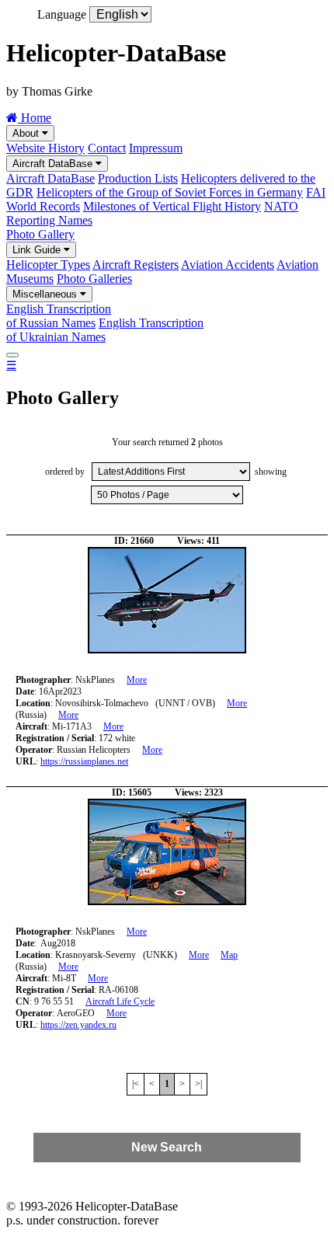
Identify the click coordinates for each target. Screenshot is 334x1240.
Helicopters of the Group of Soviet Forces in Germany (170, 192)
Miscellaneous (46, 294)
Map (229, 954)
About (27, 133)
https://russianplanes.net (84, 761)
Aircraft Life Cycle (120, 1001)
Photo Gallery (40, 234)
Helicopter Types (48, 264)
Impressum (156, 148)
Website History (45, 148)
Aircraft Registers (135, 264)
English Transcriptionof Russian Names (58, 315)
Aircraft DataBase (54, 163)
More (137, 679)
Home (34, 117)
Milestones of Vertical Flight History (172, 206)
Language (61, 14)
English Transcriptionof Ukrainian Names (105, 329)
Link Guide (38, 250)
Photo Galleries (94, 278)
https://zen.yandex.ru (78, 1024)
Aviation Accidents (227, 264)
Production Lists (138, 178)
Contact (107, 148)
